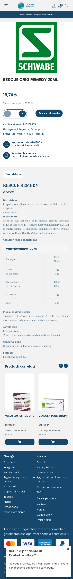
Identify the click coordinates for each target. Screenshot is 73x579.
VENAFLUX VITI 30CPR (19, 416)
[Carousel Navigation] (63, 366)
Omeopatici (38, 129)
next (66, 366)
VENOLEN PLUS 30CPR (53, 416)
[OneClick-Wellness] (26, 5)
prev (61, 366)
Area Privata (61, 563)
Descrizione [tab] (13, 174)
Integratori (23, 129)
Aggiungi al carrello (49, 113)
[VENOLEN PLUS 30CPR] (53, 442)
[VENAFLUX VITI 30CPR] (19, 442)
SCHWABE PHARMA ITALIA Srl (28, 134)
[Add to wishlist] (62, 26)
